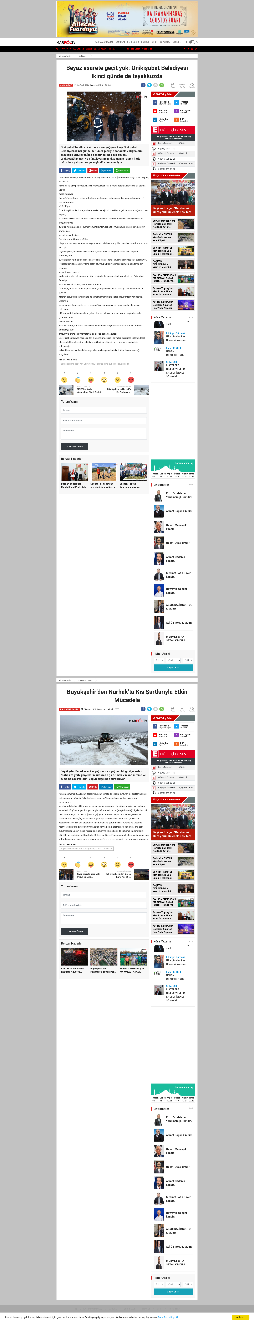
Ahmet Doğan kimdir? (179, 511)
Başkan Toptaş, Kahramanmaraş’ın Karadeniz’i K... (130, 487)
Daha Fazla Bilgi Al (168, 1317)
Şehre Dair (133, 42)
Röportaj (165, 42)
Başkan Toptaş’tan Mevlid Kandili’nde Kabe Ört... (74, 487)
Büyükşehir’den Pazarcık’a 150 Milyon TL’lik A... (102, 972)
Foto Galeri (135, 49)
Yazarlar (147, 49)
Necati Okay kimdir (177, 542)
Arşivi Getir (173, 668)
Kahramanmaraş (104, 42)
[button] (189, 317)
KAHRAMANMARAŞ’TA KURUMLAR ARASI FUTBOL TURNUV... (132, 972)
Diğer (176, 42)
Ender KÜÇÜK (173, 348)
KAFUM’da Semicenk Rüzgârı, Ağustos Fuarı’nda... (72, 972)
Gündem (120, 42)
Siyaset (145, 42)
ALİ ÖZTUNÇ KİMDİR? (179, 622)
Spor (154, 42)
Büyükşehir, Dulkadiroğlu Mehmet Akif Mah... (94, 48)
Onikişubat (83, 56)
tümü (191, 484)
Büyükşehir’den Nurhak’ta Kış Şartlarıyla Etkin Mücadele (86, 848)
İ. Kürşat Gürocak (175, 333)
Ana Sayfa (66, 56)
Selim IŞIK (171, 362)
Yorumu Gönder (75, 447)
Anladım (240, 1317)
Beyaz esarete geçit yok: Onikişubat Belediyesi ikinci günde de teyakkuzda (95, 364)
